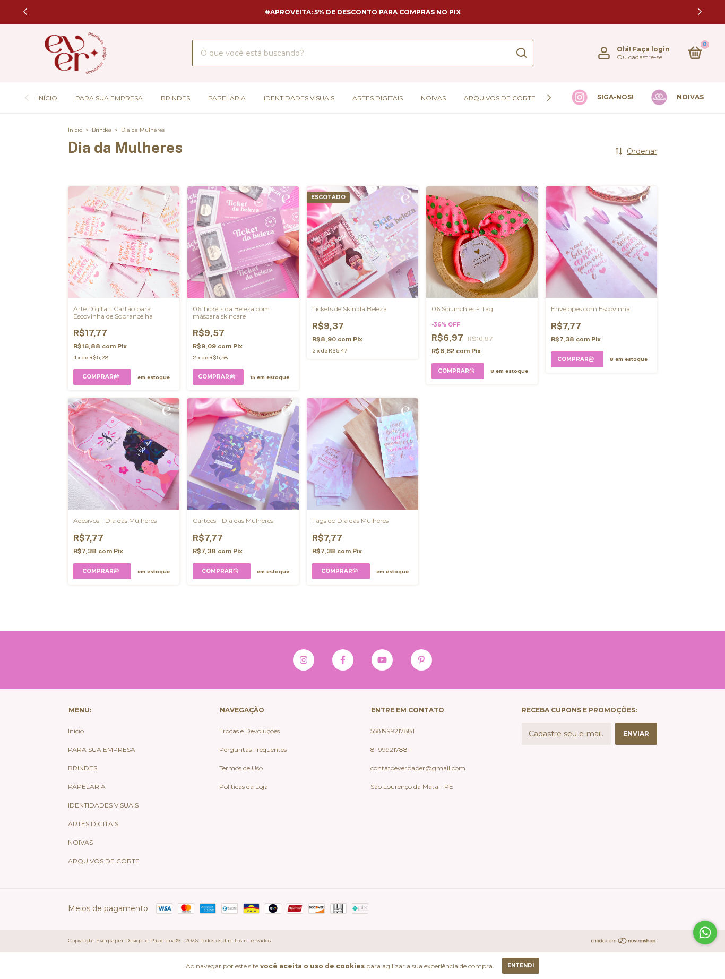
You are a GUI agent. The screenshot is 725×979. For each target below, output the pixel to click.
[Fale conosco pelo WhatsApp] (705, 932)
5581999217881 (392, 731)
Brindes (101, 129)
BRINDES (175, 98)
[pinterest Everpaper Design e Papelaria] (421, 660)
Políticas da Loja (243, 787)
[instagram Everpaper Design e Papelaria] (303, 660)
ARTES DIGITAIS (377, 98)
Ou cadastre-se (639, 57)
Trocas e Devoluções (249, 731)
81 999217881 (390, 749)
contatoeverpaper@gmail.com (417, 768)
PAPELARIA (227, 98)
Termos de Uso (241, 768)
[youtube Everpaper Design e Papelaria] (382, 660)
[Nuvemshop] (624, 942)
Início (47, 98)
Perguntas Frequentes (253, 749)
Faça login (651, 49)
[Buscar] (521, 53)
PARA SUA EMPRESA (109, 98)
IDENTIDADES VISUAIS (299, 98)
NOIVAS (433, 98)
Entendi (520, 965)
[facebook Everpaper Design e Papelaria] (342, 660)
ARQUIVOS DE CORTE (500, 98)
